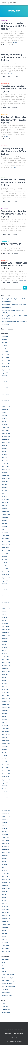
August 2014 (5, 746)
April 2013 (4, 795)
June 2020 (4, 559)
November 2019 (6, 572)
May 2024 (4, 418)
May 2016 (4, 683)
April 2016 (4, 686)
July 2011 (4, 858)
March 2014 (5, 761)
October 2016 (5, 668)
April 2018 (4, 620)
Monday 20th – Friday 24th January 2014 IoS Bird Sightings (14, 57)
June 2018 (4, 614)
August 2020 (5, 553)
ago (15, 45)
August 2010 (5, 891)
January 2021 (5, 538)
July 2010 (4, 894)
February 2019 (5, 596)
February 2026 (5, 354)
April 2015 (4, 722)
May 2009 (4, 936)
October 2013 (5, 777)
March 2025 (5, 388)
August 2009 (5, 927)
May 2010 (4, 900)
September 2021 (6, 514)
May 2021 (4, 526)
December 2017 (6, 629)
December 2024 (6, 397)
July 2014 (4, 749)
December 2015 (6, 698)
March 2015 (5, 725)
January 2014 (5, 767)
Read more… (16, 42)
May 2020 (4, 563)
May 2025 (4, 382)
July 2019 (4, 584)
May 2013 (4, 792)
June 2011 (4, 861)
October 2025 (5, 367)
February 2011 (5, 873)
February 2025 (5, 391)
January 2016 (5, 695)
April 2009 (4, 939)
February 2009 (5, 945)
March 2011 (5, 870)
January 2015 (5, 731)
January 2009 (5, 948)
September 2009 (6, 924)
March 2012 (5, 834)
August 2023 (5, 445)
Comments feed (6, 1009)
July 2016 (4, 677)
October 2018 (5, 605)
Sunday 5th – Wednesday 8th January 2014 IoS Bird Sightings (13, 182)
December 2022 (6, 469)
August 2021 (5, 517)
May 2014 (4, 755)
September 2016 (6, 671)
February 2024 (5, 427)
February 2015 (5, 728)
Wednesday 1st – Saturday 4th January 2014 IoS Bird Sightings (13, 214)
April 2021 (4, 529)
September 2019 (6, 578)
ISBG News (4, 968)
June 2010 (4, 897)
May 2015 (4, 719)
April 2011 (4, 867)
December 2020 (6, 541)
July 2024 (4, 412)
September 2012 (6, 816)
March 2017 (5, 653)
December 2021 (6, 505)
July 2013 (4, 786)
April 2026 (4, 348)
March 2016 (5, 689)
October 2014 (5, 740)
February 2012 (5, 837)
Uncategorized (5, 52)
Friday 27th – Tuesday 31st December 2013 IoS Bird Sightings (14, 266)
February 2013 (5, 801)
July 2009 (4, 930)
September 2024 (6, 406)
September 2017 (6, 635)
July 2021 (4, 520)
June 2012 (4, 825)
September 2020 (6, 550)
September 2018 (6, 608)
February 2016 (5, 692)
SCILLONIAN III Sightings (8, 980)
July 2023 (4, 448)
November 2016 (6, 665)
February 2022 (5, 499)
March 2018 (5, 623)
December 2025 (6, 361)
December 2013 (6, 771)
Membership (8, 1033)
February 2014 (5, 765)
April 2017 (4, 650)
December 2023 (6, 433)
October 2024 (5, 403)
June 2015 (4, 716)
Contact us (14, 1037)
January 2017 (5, 659)
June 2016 (4, 680)
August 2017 (5, 638)
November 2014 (6, 737)
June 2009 (4, 933)
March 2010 (5, 906)
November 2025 (6, 364)
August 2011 (5, 855)
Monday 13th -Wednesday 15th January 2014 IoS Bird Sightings (13, 120)
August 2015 (5, 710)
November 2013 (6, 773)
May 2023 (4, 454)
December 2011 (6, 843)
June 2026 (4, 342)
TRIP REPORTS (5, 989)
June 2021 (4, 523)
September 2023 (6, 442)
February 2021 (5, 535)
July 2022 (4, 484)
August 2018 (5, 611)
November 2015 (6, 701)
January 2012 (5, 840)
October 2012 (5, 813)
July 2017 (4, 641)
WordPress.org (6, 1012)
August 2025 (5, 373)
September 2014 (6, 743)
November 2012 (6, 810)
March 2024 (5, 424)
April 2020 (4, 565)
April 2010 (4, 903)
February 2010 (5, 909)
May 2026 (4, 345)
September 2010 (6, 888)
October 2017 (5, 632)
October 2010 (5, 885)
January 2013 (5, 804)
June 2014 (4, 752)
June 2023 (4, 451)
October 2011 (5, 849)
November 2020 (6, 544)
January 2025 (5, 394)
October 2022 (5, 475)
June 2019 (4, 587)
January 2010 (5, 912)
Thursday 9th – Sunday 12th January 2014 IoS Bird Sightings (13, 151)
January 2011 (5, 876)
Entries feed (5, 1006)
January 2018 (5, 626)
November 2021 (6, 508)
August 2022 (5, 481)
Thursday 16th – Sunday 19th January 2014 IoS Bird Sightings (13, 89)
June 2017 (4, 644)
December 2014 (6, 734)
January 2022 (5, 502)
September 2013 (6, 780)
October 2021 (5, 511)
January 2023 (5, 466)
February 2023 (5, 463)
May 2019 (4, 590)
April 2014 (4, 758)
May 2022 (4, 490)
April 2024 (4, 421)
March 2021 (5, 532)
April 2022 (4, 493)
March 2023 (5, 460)
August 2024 (5, 409)
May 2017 (4, 647)
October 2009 (5, 921)
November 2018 (6, 602)
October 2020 (5, 547)
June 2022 (4, 487)
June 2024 (4, 415)
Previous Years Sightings (8, 978)
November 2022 (6, 472)
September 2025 (6, 370)
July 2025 (4, 376)
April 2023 (4, 457)
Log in (3, 1003)
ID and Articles (5, 965)
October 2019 (5, 575)
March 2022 (5, 496)
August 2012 (5, 819)
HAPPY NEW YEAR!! (11, 244)
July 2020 (4, 556)
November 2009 (6, 918)
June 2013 (4, 789)
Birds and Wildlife (18, 1033)
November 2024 (6, 400)
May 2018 (4, 617)
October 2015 (5, 704)
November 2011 (6, 846)
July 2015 (4, 713)
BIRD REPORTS (5, 959)
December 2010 (6, 879)
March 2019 (5, 593)
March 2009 (5, 942)
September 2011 (6, 852)
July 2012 (4, 822)
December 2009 (6, 915)
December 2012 (6, 807)
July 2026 (4, 339)
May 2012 (4, 828)
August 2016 (5, 674)
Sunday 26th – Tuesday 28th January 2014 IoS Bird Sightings (14, 26)
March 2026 (5, 351)
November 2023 (6, 436)
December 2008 (6, 951)
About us (14, 1026)
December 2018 (6, 599)
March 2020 (5, 569)
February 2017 (5, 656)
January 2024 (5, 430)
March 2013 (5, 798)
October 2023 (5, 439)
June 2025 (4, 379)
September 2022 (6, 478)
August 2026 (5, 336)
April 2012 (4, 831)
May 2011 (4, 864)
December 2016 (6, 662)
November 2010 (6, 882)
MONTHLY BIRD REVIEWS (8, 974)
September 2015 (6, 707)
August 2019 (5, 581)
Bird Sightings (4, 20)
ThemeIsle (19, 1041)
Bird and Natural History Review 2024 (14, 1029)
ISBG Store (4, 971)
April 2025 (4, 385)
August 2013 (5, 783)
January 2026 (5, 357)
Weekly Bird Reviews (7, 995)
